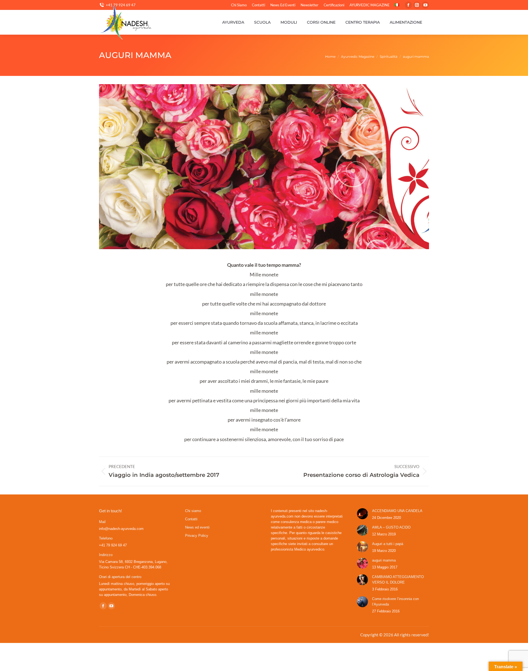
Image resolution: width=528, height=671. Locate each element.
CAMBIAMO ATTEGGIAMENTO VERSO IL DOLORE (398, 579)
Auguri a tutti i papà (387, 544)
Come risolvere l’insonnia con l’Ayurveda (395, 601)
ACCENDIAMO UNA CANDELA (397, 511)
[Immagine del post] (362, 513)
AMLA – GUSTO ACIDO (391, 527)
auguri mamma (384, 560)
